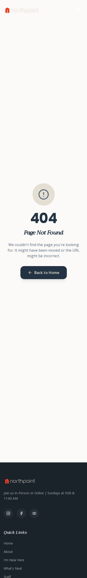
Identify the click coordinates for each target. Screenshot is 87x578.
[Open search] (69, 10)
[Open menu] (78, 10)
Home (8, 543)
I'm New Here (14, 560)
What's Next (13, 568)
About (8, 551)
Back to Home (46, 272)
